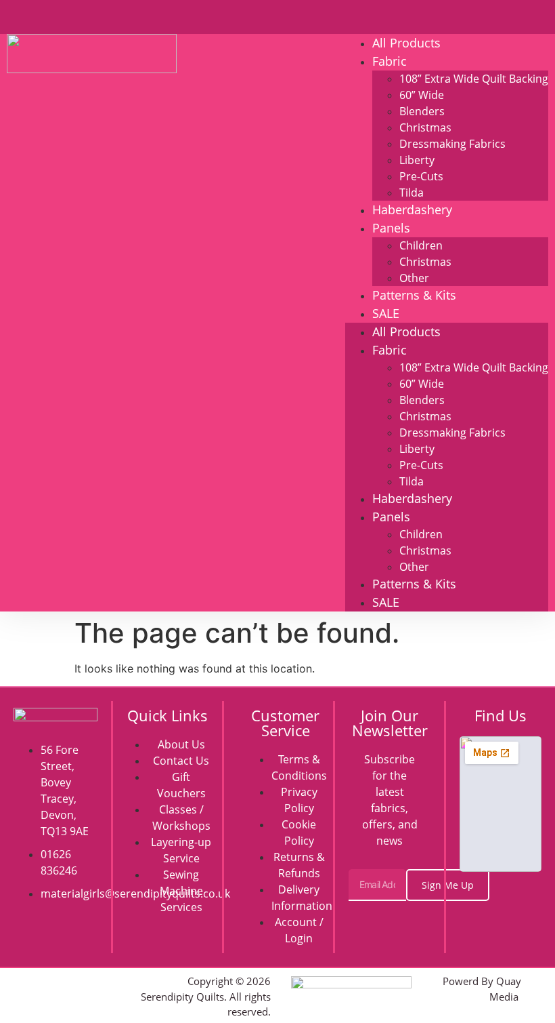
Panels (391, 228)
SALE (385, 313)
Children (421, 245)
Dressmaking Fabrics (452, 143)
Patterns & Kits (414, 295)
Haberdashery (412, 209)
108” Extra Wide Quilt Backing (473, 78)
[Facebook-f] (42, 979)
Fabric (389, 61)
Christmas (425, 127)
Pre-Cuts (421, 176)
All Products (406, 43)
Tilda (411, 192)
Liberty (417, 160)
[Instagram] (72, 979)
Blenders (422, 111)
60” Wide (421, 94)
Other (414, 277)
